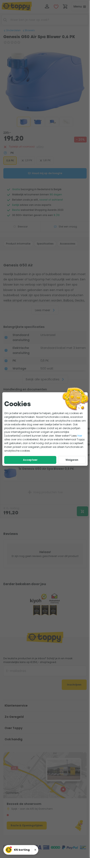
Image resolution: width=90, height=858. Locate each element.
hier (79, 435)
